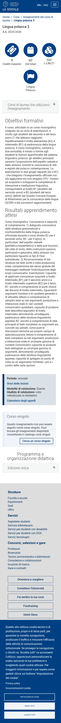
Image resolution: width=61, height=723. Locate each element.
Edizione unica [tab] (18, 468)
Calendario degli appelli (21, 400)
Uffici (11, 509)
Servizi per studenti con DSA (25, 533)
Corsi (16, 17)
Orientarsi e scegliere (30, 579)
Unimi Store (30, 614)
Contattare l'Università (30, 588)
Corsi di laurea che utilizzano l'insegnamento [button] (29, 107)
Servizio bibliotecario (20, 525)
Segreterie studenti (19, 521)
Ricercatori (14, 552)
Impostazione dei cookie (29, 697)
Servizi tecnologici (18, 537)
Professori (14, 548)
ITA (39, 5)
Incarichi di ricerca (18, 564)
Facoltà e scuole (17, 498)
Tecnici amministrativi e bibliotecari (29, 556)
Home (6, 17)
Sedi (10, 505)
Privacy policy (13, 683)
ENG (46, 5)
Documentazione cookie (18, 688)
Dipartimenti (15, 501)
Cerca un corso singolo (36, 441)
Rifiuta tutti (29, 706)
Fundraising (30, 606)
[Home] (19, 6)
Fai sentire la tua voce (30, 597)
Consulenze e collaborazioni (24, 560)
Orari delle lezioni (17, 383)
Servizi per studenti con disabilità (27, 529)
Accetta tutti (29, 715)
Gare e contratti (17, 568)
